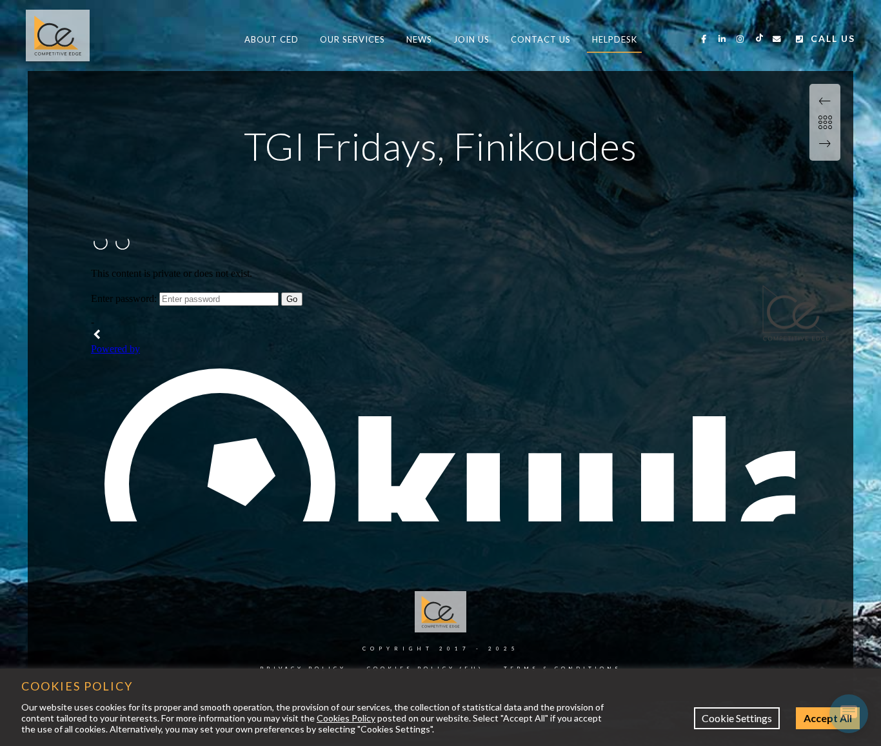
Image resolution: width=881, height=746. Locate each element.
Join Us (471, 39)
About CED (271, 39)
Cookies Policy (346, 717)
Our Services (352, 39)
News (419, 39)
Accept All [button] (828, 718)
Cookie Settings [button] (737, 718)
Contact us (541, 39)
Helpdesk (614, 39)
